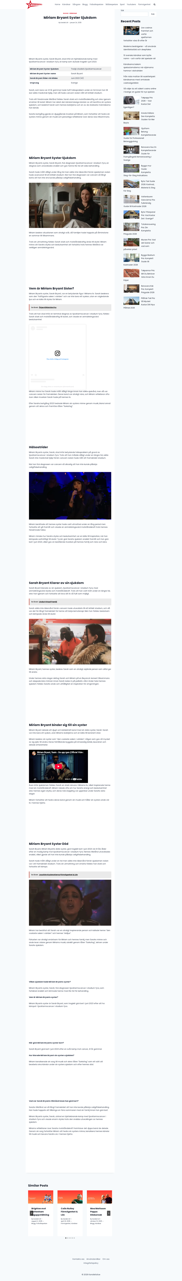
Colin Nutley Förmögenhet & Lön (69, 1211)
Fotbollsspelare (96, 4)
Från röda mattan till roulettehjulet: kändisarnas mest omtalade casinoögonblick (139, 79)
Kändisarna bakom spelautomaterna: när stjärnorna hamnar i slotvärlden (138, 67)
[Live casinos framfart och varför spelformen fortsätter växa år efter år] (131, 30)
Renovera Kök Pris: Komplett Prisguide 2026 (147, 289)
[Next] (108, 1213)
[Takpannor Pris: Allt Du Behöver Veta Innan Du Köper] (131, 273)
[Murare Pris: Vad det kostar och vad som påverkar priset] (131, 242)
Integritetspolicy (91, 1263)
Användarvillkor (93, 1259)
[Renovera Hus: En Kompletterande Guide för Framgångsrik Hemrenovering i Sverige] (131, 150)
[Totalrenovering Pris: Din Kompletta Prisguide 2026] (131, 227)
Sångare (76, 4)
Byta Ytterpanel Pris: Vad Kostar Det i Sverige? (148, 215)
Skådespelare (112, 4)
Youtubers (131, 4)
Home (57, 4)
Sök (122, 10)
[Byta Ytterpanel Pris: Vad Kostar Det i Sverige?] (131, 214)
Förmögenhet (144, 4)
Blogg (85, 4)
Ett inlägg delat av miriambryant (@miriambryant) (57, 386)
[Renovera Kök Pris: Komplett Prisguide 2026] (131, 288)
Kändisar (66, 4)
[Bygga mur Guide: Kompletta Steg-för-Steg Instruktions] (131, 168)
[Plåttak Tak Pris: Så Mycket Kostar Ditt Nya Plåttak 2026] (131, 301)
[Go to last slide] (31, 1213)
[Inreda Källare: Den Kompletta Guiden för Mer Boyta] (131, 115)
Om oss (105, 1259)
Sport (122, 4)
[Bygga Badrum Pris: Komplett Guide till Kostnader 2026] (131, 258)
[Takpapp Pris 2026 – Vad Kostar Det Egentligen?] (131, 100)
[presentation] (40, 1197)
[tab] (65, 1238)
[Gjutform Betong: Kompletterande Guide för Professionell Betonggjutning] (131, 131)
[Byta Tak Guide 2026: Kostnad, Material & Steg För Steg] (131, 184)
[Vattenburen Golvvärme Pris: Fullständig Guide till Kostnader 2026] (131, 199)
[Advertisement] (70, 42)
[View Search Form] (154, 4)
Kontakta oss (78, 1259)
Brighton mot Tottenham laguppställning (40, 1211)
